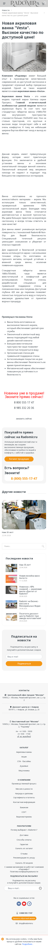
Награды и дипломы (24, 793)
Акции (24, 756)
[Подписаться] (40, 888)
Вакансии (24, 807)
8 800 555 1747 (25, 913)
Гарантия (24, 844)
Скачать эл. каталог (24, 848)
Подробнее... (27, 944)
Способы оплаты (24, 840)
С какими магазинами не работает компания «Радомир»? (24, 868)
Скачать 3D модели (24, 863)
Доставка (24, 835)
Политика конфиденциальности (24, 871)
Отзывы (24, 853)
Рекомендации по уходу (24, 857)
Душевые (24, 766)
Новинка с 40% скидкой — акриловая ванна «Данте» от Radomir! (30, 590)
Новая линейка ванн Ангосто (29, 576)
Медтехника (24, 770)
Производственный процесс (24, 783)
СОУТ (24, 812)
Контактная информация (24, 802)
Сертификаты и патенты (24, 797)
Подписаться (24, 663)
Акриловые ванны (24, 752)
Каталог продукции (19, 459)
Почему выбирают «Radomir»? (24, 830)
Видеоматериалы (24, 816)
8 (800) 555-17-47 (24, 478)
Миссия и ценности (24, 789)
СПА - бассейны (24, 761)
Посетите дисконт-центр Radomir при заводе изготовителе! (30, 616)
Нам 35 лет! (7, 532)
